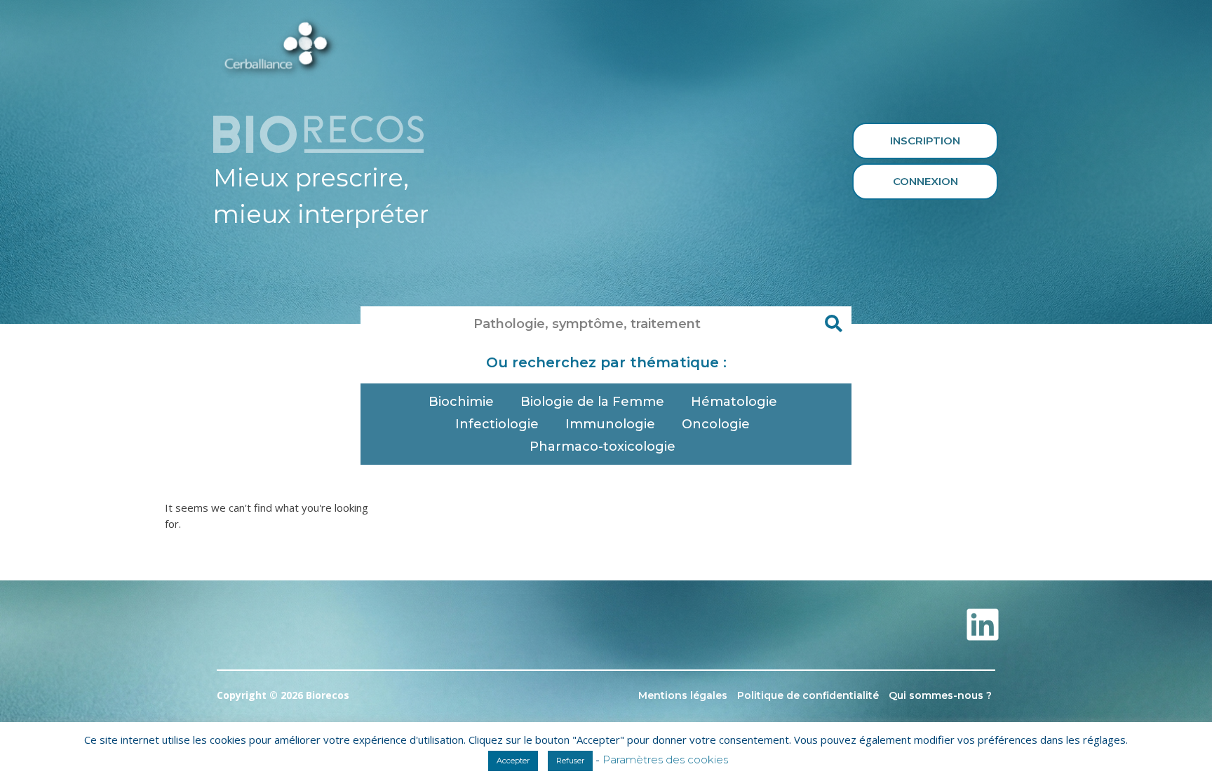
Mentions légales (682, 695)
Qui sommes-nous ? (940, 695)
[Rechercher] (833, 323)
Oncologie (716, 424)
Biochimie (461, 401)
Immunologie (610, 424)
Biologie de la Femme (592, 401)
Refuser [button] (570, 760)
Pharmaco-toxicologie (602, 446)
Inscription (925, 140)
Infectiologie (497, 424)
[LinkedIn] (982, 624)
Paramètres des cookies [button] (665, 759)
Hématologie (734, 401)
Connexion (925, 181)
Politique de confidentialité (808, 695)
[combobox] (588, 323)
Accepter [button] (513, 760)
